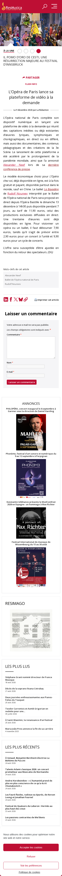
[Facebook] (10, 299)
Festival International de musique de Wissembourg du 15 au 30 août (31, 543)
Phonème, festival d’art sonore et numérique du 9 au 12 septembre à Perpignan (31, 454)
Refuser (31, 856)
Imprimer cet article (48, 299)
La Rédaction (43, 110)
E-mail (10, 372)
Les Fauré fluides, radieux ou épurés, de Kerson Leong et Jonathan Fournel (30, 796)
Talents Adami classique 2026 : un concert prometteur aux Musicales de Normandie (27, 770)
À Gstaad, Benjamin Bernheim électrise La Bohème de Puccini (27, 759)
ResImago (15, 603)
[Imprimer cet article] (35, 300)
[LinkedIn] (5, 299)
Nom (10, 362)
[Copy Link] (25, 299)
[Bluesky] (20, 299)
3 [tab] (32, 51)
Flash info (31, 84)
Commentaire (14, 334)
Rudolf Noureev (17, 193)
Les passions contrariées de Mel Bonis (25, 817)
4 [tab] (38, 51)
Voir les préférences (31, 865)
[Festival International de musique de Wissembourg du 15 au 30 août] (31, 567)
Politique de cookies (29, 872)
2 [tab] (26, 51)
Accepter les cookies (31, 847)
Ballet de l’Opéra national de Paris (22, 279)
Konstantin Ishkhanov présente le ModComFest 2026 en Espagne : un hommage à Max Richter (31, 503)
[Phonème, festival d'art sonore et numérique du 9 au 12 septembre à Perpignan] (31, 479)
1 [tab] (20, 51)
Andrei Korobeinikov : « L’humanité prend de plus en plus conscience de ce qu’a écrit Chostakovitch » (28, 783)
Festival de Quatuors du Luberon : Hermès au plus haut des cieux (28, 807)
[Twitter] (15, 299)
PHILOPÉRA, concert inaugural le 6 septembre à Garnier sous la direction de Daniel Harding (31, 410)
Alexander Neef (14, 165)
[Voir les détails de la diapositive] (31, 29)
